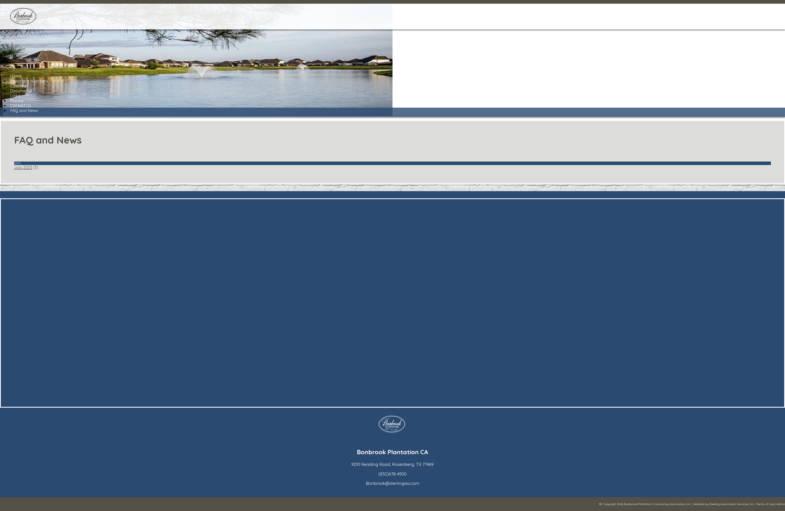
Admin (780, 504)
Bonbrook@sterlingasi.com (392, 483)
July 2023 (23, 167)
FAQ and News (24, 110)
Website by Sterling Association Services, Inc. (723, 504)
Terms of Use (765, 504)
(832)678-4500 (393, 473)
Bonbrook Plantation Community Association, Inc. (657, 504)
